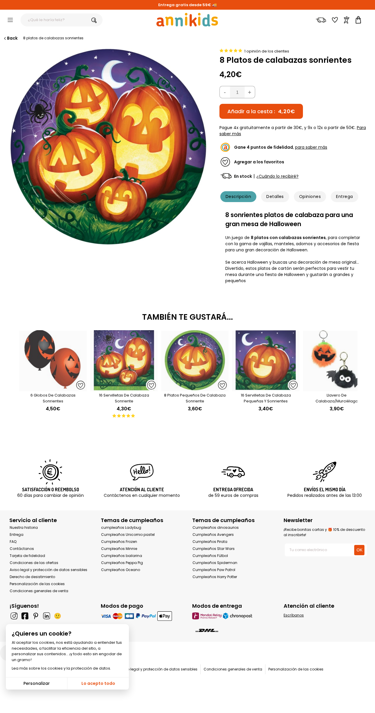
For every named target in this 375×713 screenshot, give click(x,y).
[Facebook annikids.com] (25, 616)
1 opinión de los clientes (266, 51)
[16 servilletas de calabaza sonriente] (124, 388)
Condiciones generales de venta (39, 590)
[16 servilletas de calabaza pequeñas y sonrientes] (265, 388)
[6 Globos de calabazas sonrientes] (53, 388)
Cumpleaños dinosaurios (215, 527)
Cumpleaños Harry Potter (214, 576)
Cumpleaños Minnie (119, 548)
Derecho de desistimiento (32, 576)
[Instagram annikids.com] (14, 616)
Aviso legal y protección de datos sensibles (48, 569)
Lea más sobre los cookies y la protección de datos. (61, 668)
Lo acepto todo (98, 683)
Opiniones (310, 196)
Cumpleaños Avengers (213, 534)
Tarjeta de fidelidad (27, 555)
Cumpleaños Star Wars (213, 548)
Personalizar (36, 683)
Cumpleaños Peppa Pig (122, 562)
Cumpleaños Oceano (120, 569)
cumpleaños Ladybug (121, 527)
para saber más (311, 147)
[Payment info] (142, 616)
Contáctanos (22, 548)
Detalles (275, 196)
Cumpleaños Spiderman (214, 562)
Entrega (344, 196)
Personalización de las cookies (37, 583)
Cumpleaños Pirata (209, 541)
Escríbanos (294, 615)
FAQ (13, 541)
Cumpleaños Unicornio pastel (128, 534)
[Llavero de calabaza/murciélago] (336, 388)
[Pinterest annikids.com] (35, 616)
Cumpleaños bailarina (121, 555)
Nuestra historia (24, 527)
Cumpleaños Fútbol (210, 555)
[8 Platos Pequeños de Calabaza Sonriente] (195, 388)
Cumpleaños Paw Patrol (213, 569)
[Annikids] (187, 19)
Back (12, 38)
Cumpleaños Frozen (119, 541)
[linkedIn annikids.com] (46, 616)
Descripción (238, 196)
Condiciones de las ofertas (34, 562)
